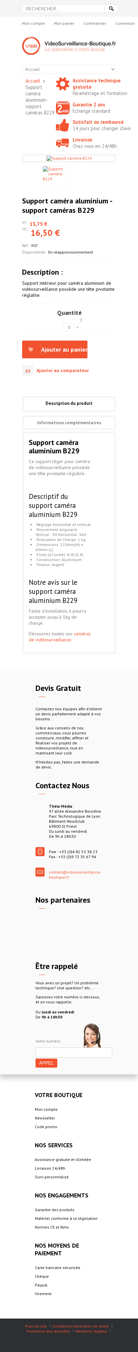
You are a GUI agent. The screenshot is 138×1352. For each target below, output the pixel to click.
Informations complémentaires (69, 423)
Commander (94, 23)
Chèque (42, 1276)
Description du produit (69, 403)
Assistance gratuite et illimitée (63, 1159)
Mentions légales (91, 1331)
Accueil (32, 81)
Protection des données (48, 1331)
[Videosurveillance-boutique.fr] (69, 39)
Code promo (46, 1126)
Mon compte (33, 23)
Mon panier (64, 23)
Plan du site (36, 1326)
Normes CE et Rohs (52, 1227)
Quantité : (69, 316)
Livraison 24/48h (50, 1168)
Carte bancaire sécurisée (57, 1267)
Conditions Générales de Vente (80, 1326)
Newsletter (45, 1117)
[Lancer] (111, 9)
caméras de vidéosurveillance (60, 637)
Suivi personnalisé (52, 1176)
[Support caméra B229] (54, 177)
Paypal (41, 1284)
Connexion (125, 23)
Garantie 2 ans (89, 104)
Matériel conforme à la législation (66, 1218)
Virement (43, 1293)
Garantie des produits (54, 1209)
